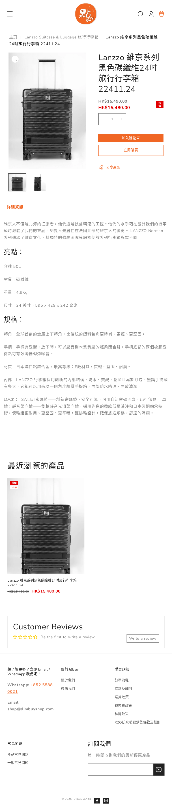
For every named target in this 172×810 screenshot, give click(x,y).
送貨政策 (122, 697)
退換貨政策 (123, 705)
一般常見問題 (17, 762)
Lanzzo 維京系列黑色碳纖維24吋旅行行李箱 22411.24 (45, 526)
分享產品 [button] (113, 167)
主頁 (14, 37)
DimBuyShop (82, 799)
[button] (9, 13)
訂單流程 (122, 680)
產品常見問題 (17, 754)
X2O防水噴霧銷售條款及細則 (138, 722)
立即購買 (131, 150)
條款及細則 (123, 688)
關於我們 (68, 680)
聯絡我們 (68, 688)
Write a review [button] (143, 638)
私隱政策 (122, 713)
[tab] (15, 207)
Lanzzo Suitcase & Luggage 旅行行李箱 (62, 37)
